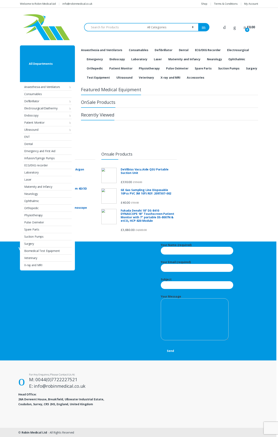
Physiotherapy (33, 215)
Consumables (33, 94)
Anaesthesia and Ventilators (42, 87)
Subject (166, 279)
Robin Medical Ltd (34, 432)
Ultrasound (31, 130)
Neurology (31, 194)
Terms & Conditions (226, 3)
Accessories (195, 77)
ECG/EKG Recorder (208, 50)
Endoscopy (31, 115)
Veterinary (30, 258)
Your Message (171, 296)
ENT (27, 137)
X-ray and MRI (33, 265)
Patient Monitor (34, 122)
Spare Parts (31, 229)
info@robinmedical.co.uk (77, 3)
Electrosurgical (238, 50)
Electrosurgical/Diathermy (41, 108)
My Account (251, 3)
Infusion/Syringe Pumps (39, 158)
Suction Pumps (34, 236)
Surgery (29, 244)
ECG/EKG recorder (36, 165)
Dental (28, 144)
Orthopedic (31, 208)
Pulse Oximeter (34, 222)
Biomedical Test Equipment (42, 251)
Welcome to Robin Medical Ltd (38, 3)
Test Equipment (98, 77)
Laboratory (31, 172)
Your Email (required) (176, 262)
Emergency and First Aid (39, 151)
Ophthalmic (31, 201)
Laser (27, 179)
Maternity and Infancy (38, 187)
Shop (204, 3)
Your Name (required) (176, 245)
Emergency (95, 59)
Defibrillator (31, 101)
